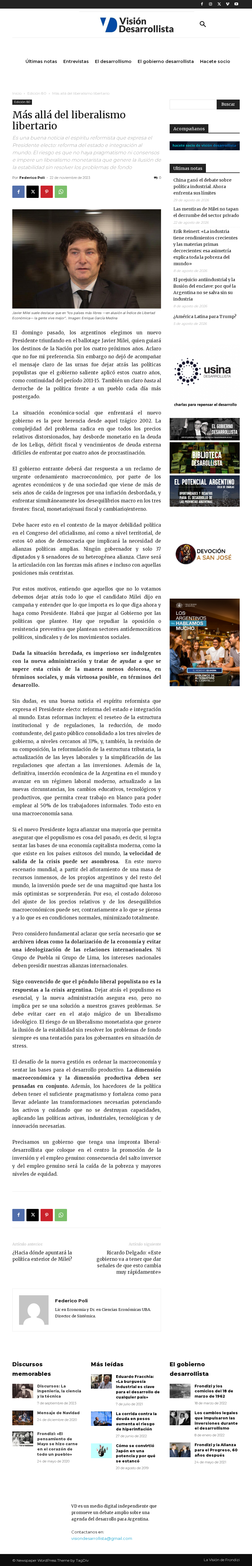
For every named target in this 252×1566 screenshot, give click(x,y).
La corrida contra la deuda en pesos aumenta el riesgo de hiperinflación (136, 1421)
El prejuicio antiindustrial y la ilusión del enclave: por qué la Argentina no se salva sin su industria (204, 289)
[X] (219, 4)
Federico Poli (32, 177)
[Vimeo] (227, 4)
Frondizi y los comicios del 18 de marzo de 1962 (214, 1391)
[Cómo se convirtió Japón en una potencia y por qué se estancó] (101, 1450)
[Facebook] (202, 4)
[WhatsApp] (61, 192)
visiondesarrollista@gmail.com (101, 1538)
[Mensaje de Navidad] (22, 1418)
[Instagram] (210, 4)
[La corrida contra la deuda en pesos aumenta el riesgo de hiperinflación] (101, 1418)
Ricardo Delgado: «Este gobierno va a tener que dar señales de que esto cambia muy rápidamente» (128, 1262)
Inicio (17, 93)
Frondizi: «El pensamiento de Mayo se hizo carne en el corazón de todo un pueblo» (57, 1444)
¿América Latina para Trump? (204, 316)
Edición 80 (36, 93)
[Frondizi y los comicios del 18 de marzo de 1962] (180, 1391)
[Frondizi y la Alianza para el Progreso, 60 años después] (180, 1449)
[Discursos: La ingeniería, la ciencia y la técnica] (22, 1391)
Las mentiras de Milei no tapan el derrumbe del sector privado (206, 212)
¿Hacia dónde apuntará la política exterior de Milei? (42, 1256)
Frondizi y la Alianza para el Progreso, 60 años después (216, 1450)
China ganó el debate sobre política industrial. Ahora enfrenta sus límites (202, 186)
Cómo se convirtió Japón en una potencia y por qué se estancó (136, 1453)
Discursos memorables (31, 1369)
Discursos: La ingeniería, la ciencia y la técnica (59, 1391)
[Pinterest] (47, 192)
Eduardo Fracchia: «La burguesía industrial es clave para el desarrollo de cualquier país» (138, 1386)
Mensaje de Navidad (58, 1413)
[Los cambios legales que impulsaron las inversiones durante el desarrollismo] (180, 1418)
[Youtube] (236, 4)
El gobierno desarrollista (189, 1369)
